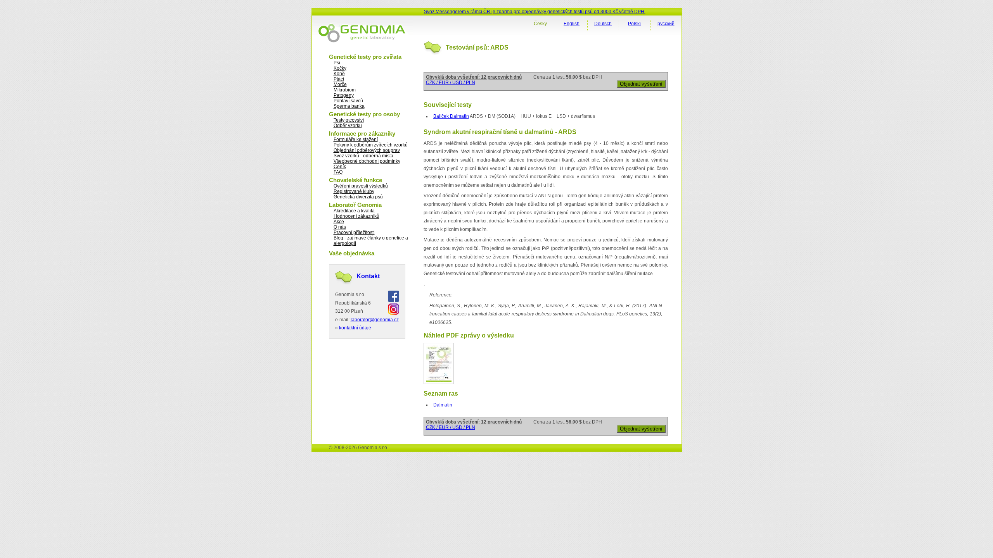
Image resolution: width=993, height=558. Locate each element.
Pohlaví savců (348, 100)
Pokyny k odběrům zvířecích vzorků (371, 145)
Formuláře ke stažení (356, 139)
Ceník (340, 166)
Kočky (340, 68)
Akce (339, 221)
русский (666, 23)
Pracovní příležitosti (354, 232)
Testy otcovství (349, 120)
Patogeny (344, 95)
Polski (634, 23)
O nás (340, 227)
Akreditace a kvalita (354, 211)
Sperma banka (349, 106)
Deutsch (603, 23)
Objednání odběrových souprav (367, 150)
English (572, 23)
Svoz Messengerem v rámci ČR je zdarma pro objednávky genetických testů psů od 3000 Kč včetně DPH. (534, 11)
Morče (340, 84)
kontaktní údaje (355, 328)
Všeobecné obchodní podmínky (367, 161)
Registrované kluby (354, 191)
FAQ (338, 172)
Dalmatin (442, 405)
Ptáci (339, 79)
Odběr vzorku (348, 125)
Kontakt (368, 276)
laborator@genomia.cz (375, 319)
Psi (337, 62)
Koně (339, 73)
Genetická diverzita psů (358, 197)
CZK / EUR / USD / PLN (450, 82)
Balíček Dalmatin (451, 116)
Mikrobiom (345, 90)
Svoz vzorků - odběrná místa (363, 155)
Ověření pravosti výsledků (361, 186)
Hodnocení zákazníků (356, 216)
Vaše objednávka (351, 253)
